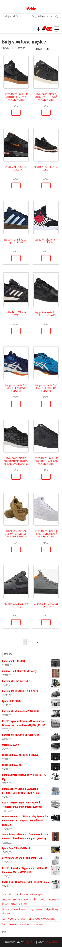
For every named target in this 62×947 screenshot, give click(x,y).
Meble (31, 9)
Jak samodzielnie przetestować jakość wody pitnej (23, 894)
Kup (16, 112)
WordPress (31, 942)
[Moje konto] (38, 29)
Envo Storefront (50, 942)
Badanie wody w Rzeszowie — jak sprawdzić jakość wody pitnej (29, 919)
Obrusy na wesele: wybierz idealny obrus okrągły (22, 924)
